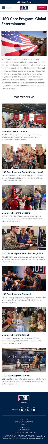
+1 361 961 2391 (24, 419)
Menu (6, 7)
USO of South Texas (24, 2)
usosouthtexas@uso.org (24, 422)
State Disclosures (24, 430)
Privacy (24, 424)
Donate (41, 8)
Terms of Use (24, 427)
